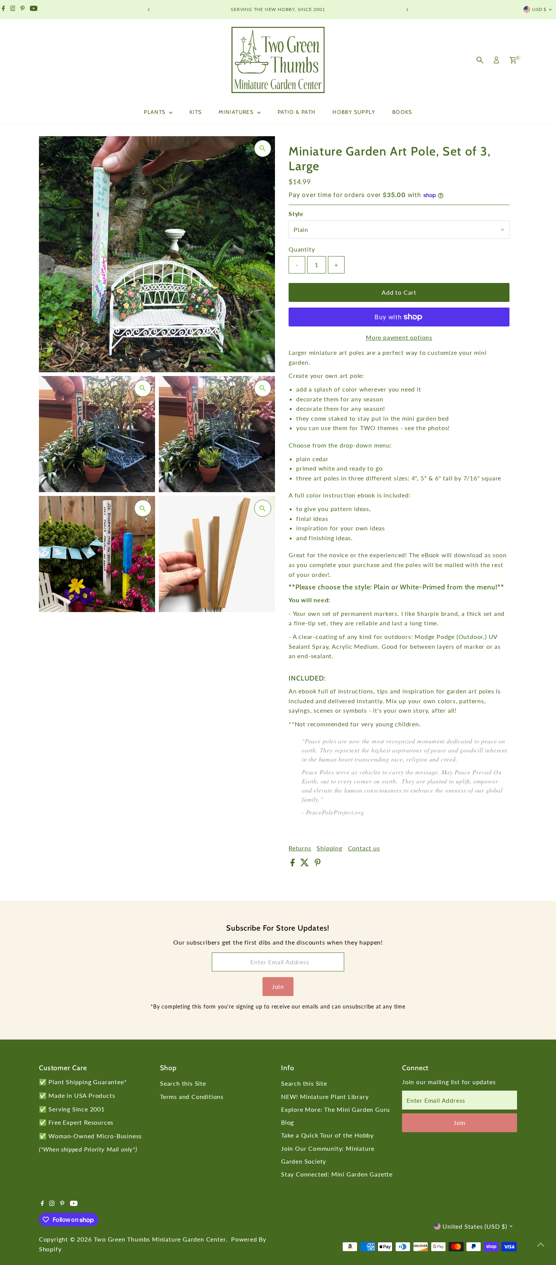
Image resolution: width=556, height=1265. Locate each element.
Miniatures (237, 112)
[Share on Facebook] (293, 863)
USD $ (539, 9)
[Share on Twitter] (305, 863)
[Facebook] (3, 9)
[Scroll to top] (540, 1244)
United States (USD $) (475, 1226)
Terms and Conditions (192, 1096)
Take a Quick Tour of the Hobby (327, 1135)
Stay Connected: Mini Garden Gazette (337, 1174)
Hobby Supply (353, 112)
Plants (155, 112)
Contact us (364, 848)
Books (402, 112)
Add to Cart (399, 292)
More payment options (399, 337)
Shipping (329, 848)
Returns (300, 848)
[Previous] (149, 9)
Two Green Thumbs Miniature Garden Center (160, 1239)
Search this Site (183, 1083)
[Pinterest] (22, 9)
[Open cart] (513, 60)
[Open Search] (480, 60)
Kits (195, 112)
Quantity (302, 249)
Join (278, 986)
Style (296, 213)
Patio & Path (297, 112)
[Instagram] (12, 9)
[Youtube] (33, 9)
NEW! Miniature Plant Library (324, 1096)
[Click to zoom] (262, 148)
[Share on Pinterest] (318, 863)
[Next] (407, 9)
